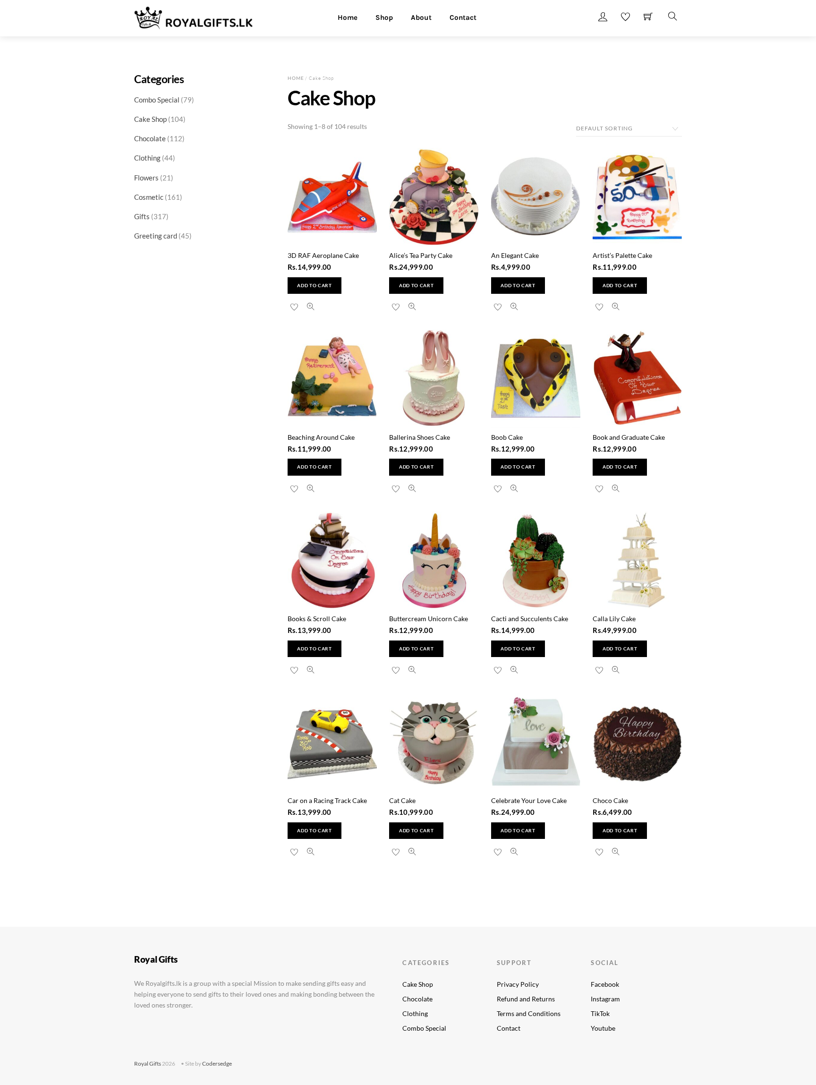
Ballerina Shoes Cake (419, 437)
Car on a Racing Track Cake (327, 800)
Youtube (603, 1028)
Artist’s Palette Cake (622, 255)
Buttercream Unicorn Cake (428, 619)
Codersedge (217, 1063)
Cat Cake (402, 800)
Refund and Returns (526, 999)
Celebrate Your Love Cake (529, 800)
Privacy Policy (518, 984)
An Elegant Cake (515, 255)
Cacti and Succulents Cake (529, 619)
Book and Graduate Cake (629, 437)
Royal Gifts (147, 1063)
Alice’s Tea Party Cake (420, 255)
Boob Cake (507, 437)
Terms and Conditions (529, 1013)
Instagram (605, 999)
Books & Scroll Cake (317, 619)
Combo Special (424, 1028)
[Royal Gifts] (193, 16)
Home (347, 17)
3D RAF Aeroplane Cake (323, 255)
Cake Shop (417, 984)
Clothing (415, 1013)
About (421, 17)
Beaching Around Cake (321, 437)
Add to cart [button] (314, 285)
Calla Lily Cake (614, 619)
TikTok (600, 1013)
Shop (384, 17)
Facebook (605, 984)
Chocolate (417, 999)
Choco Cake (610, 800)
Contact (463, 17)
